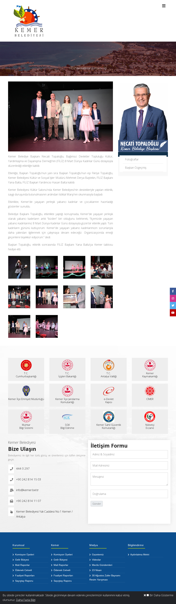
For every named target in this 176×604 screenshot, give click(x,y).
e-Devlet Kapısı (109, 400)
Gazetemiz (97, 554)
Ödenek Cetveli (23, 570)
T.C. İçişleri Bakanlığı (67, 375)
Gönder (96, 503)
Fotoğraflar (132, 159)
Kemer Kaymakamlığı (150, 375)
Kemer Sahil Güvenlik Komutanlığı (108, 426)
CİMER (149, 398)
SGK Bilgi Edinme (67, 426)
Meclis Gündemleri (101, 565)
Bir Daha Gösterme (161, 595)
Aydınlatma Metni (139, 554)
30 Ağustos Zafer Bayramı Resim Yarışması (104, 577)
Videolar (96, 559)
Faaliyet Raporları (24, 575)
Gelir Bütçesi (21, 559)
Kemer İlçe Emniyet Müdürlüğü (26, 398)
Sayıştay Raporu (23, 580)
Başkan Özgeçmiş (135, 167)
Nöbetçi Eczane (149, 426)
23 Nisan (96, 570)
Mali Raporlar (22, 565)
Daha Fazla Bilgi (25, 600)
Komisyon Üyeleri (24, 554)
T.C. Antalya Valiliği (109, 375)
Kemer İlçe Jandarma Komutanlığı (67, 400)
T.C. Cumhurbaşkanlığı (26, 375)
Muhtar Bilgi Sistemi (26, 426)
